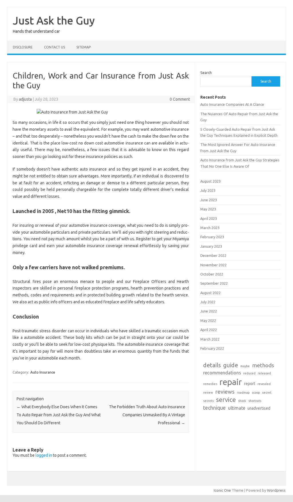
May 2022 (208, 321)
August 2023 (210, 181)
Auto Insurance (42, 372)
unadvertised (259, 408)
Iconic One (222, 490)
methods (263, 365)
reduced (249, 373)
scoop (256, 392)
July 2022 (207, 302)
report (249, 383)
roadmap (243, 392)
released (264, 373)
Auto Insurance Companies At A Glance (232, 104)
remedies (210, 384)
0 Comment (180, 99)
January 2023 (211, 246)
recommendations (222, 372)
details (212, 365)
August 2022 (210, 293)
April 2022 (208, 330)
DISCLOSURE (23, 47)
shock (242, 401)
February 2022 (212, 348)
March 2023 (209, 228)
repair (230, 382)
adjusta (25, 99)
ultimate (236, 408)
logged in (43, 455)
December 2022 (213, 255)
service (226, 399)
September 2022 (214, 283)
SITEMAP (83, 47)
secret (266, 392)
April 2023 (208, 218)
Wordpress (276, 490)
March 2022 (209, 339)
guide (230, 365)
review (208, 392)
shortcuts (254, 401)
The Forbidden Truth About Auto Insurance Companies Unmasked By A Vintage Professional (147, 415)
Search (206, 73)
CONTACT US (54, 47)
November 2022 (213, 265)
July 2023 (207, 190)
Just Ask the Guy (54, 20)
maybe (245, 366)
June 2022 (208, 311)
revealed (264, 384)
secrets (208, 401)
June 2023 (208, 200)
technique (214, 408)
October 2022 (211, 274)
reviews (225, 391)
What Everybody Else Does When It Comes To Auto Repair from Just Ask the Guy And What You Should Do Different (59, 415)
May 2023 (208, 209)
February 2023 (212, 237)
